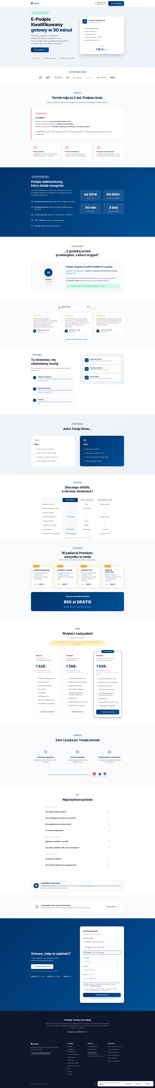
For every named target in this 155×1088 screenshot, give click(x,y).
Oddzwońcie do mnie (102, 995)
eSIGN (36, 3)
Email (88, 974)
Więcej (101, 1084)
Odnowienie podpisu (73, 1063)
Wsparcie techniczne (73, 1066)
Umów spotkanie (116, 3)
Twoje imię (86, 958)
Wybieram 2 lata (77, 712)
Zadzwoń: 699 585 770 (43, 966)
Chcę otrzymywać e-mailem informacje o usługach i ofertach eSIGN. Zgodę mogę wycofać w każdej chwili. (101, 989)
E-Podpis (70, 1046)
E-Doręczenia (71, 1057)
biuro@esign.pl (92, 1049)
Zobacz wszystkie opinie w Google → (77, 339)
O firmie (69, 1071)
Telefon (85, 966)
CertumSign (70, 1060)
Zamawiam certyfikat (47, 712)
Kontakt (69, 1074)
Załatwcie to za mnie (107, 712)
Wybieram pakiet (88, 938)
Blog (68, 1069)
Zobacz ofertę (111, 906)
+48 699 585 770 (92, 1046)
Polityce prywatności (95, 985)
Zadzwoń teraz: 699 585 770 (76, 1032)
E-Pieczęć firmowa (72, 1054)
